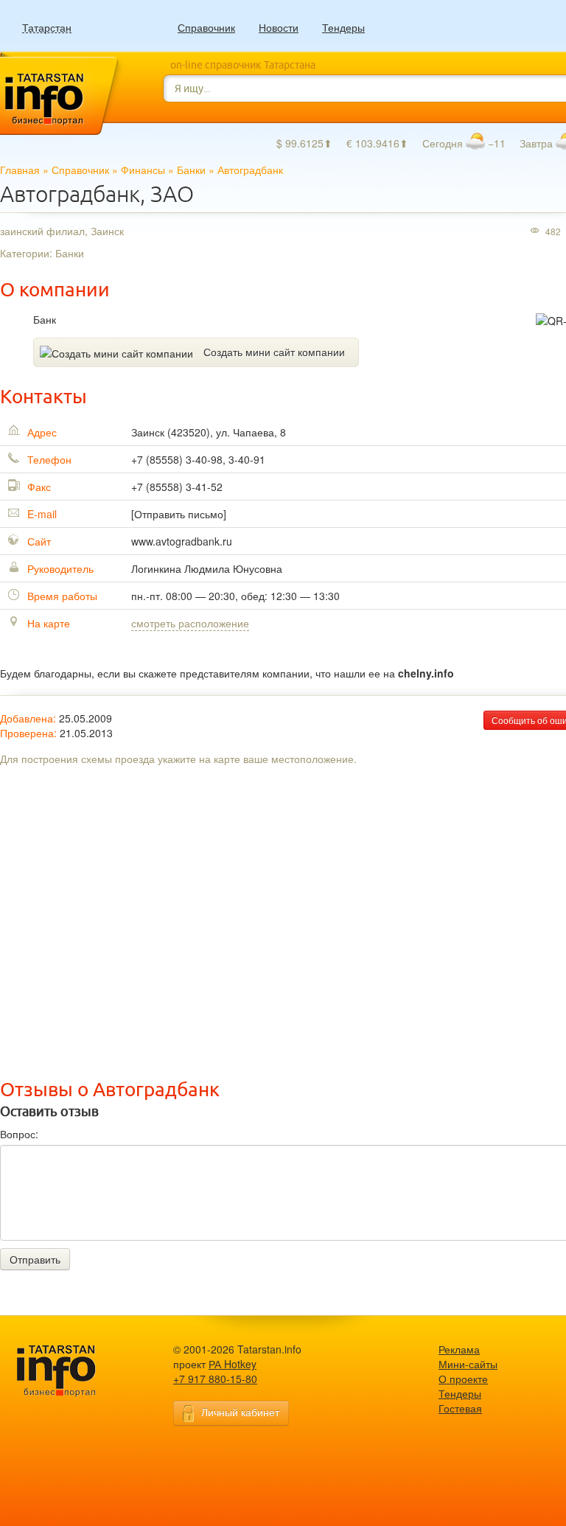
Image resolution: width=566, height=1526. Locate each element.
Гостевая (460, 1408)
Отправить (35, 1259)
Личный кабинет (240, 1411)
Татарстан (46, 27)
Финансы (143, 169)
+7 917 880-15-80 (215, 1378)
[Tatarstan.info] (70, 1369)
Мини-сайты (468, 1363)
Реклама (459, 1349)
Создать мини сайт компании (274, 351)
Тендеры (343, 27)
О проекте (463, 1378)
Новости (278, 27)
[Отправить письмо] (178, 513)
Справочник (206, 27)
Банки (191, 169)
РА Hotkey (232, 1363)
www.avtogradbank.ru (181, 541)
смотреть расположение (190, 623)
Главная (20, 169)
